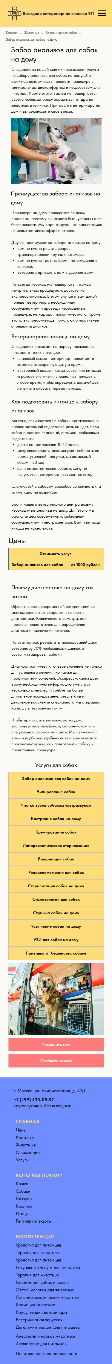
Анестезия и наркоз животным (45, 1336)
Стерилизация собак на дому (56, 885)
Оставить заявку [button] (56, 1060)
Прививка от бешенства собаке (56, 953)
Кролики (24, 1206)
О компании (28, 1152)
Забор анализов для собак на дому (56, 778)
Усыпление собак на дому (56, 926)
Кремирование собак (56, 832)
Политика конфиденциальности (46, 1353)
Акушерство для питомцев (41, 1343)
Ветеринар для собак (61, 32)
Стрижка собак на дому (56, 912)
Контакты (25, 1137)
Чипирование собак (56, 791)
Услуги (22, 1160)
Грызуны (24, 1198)
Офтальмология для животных (45, 1290)
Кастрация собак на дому (56, 818)
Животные (31, 32)
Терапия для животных (37, 1252)
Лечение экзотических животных (47, 1297)
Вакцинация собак (56, 859)
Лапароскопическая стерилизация (56, 845)
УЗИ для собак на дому (56, 939)
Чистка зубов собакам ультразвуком (56, 805)
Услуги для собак (56, 764)
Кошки (22, 1183)
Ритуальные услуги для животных (48, 1267)
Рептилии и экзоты (34, 1221)
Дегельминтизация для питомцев (48, 1327)
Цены (21, 1130)
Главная (11, 32)
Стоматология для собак (56, 899)
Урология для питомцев (38, 1245)
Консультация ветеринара (41, 1312)
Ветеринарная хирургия (39, 1319)
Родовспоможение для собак (56, 872)
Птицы (22, 1213)
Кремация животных (35, 1305)
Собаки (23, 1191)
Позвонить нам (56, 1044)
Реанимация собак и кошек (42, 1282)
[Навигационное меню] (102, 13)
